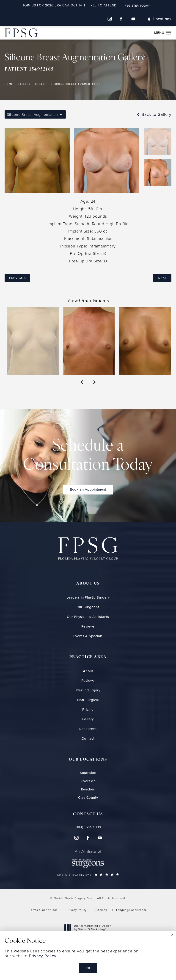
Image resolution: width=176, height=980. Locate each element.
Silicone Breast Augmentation (76, 84)
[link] (88, 827)
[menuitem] (109, 19)
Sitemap (101, 910)
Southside (88, 772)
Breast (40, 84)
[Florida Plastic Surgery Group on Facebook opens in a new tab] (121, 19)
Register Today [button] (137, 5)
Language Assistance (131, 910)
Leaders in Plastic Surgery (88, 597)
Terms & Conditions (43, 910)
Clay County (88, 797)
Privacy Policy (77, 910)
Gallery (24, 84)
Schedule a (88, 456)
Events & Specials (88, 636)
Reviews (88, 626)
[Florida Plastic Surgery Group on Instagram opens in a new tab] (109, 19)
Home (9, 84)
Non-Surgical (88, 699)
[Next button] (94, 382)
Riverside (88, 781)
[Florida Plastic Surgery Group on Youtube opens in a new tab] (133, 19)
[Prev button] (81, 382)
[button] (168, 33)
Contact (88, 738)
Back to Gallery (155, 114)
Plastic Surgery (88, 690)
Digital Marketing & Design (93, 927)
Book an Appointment (88, 489)
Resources (87, 728)
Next (162, 277)
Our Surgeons (88, 607)
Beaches (88, 789)
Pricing (88, 709)
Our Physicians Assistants (88, 616)
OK (88, 968)
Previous (17, 277)
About (88, 670)
